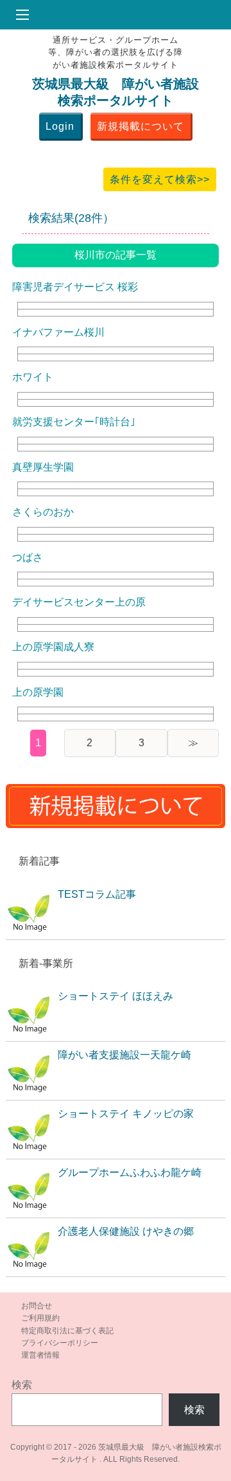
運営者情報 (40, 1355)
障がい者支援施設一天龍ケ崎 (124, 1054)
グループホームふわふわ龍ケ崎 (129, 1172)
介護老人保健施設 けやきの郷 (126, 1231)
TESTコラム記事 (97, 894)
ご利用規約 (40, 1317)
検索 (22, 1384)
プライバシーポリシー (59, 1342)
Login (60, 126)
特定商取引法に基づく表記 (67, 1330)
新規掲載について (140, 126)
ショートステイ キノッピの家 (126, 1113)
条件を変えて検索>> (160, 179)
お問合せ (36, 1305)
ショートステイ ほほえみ (115, 996)
